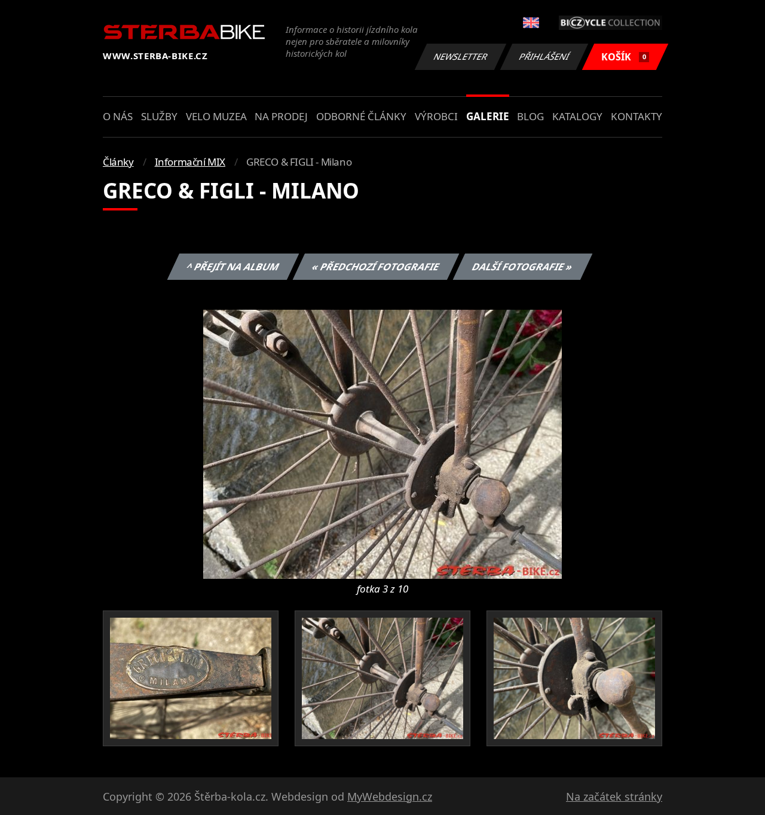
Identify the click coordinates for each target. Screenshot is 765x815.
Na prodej (281, 116)
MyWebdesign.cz (389, 796)
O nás (118, 116)
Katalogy (577, 116)
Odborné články (361, 116)
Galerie (487, 116)
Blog (530, 116)
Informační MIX (190, 162)
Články (118, 162)
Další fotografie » (522, 266)
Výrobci (436, 116)
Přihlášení (544, 56)
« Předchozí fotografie (375, 266)
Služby (159, 116)
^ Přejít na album (232, 266)
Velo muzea (216, 116)
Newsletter (461, 56)
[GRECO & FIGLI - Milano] (382, 443)
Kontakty (636, 116)
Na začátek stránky (614, 796)
